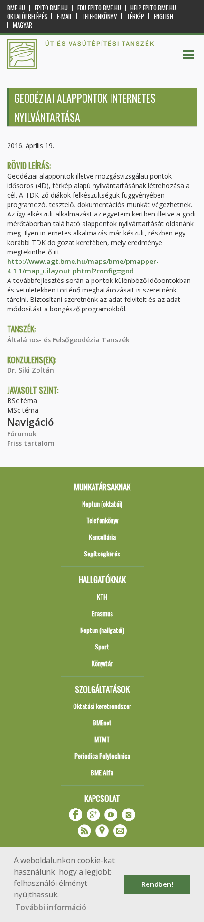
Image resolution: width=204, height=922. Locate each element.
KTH (102, 597)
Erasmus (102, 613)
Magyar (22, 25)
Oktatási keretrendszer (102, 706)
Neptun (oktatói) (102, 503)
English (163, 16)
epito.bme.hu (51, 8)
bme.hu (16, 8)
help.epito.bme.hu (153, 8)
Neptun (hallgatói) (102, 630)
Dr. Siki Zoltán (30, 370)
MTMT (102, 739)
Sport (102, 646)
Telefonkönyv (99, 16)
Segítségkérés (102, 553)
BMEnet (102, 722)
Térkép (135, 16)
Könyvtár (102, 663)
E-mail (64, 16)
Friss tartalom (31, 443)
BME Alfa (102, 772)
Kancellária (102, 537)
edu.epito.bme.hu (99, 8)
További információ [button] (50, 907)
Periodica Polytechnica (102, 756)
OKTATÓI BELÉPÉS (27, 16)
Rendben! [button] (157, 884)
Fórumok (22, 433)
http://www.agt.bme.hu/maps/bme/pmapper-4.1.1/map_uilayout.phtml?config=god (83, 266)
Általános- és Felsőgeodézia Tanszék (68, 339)
